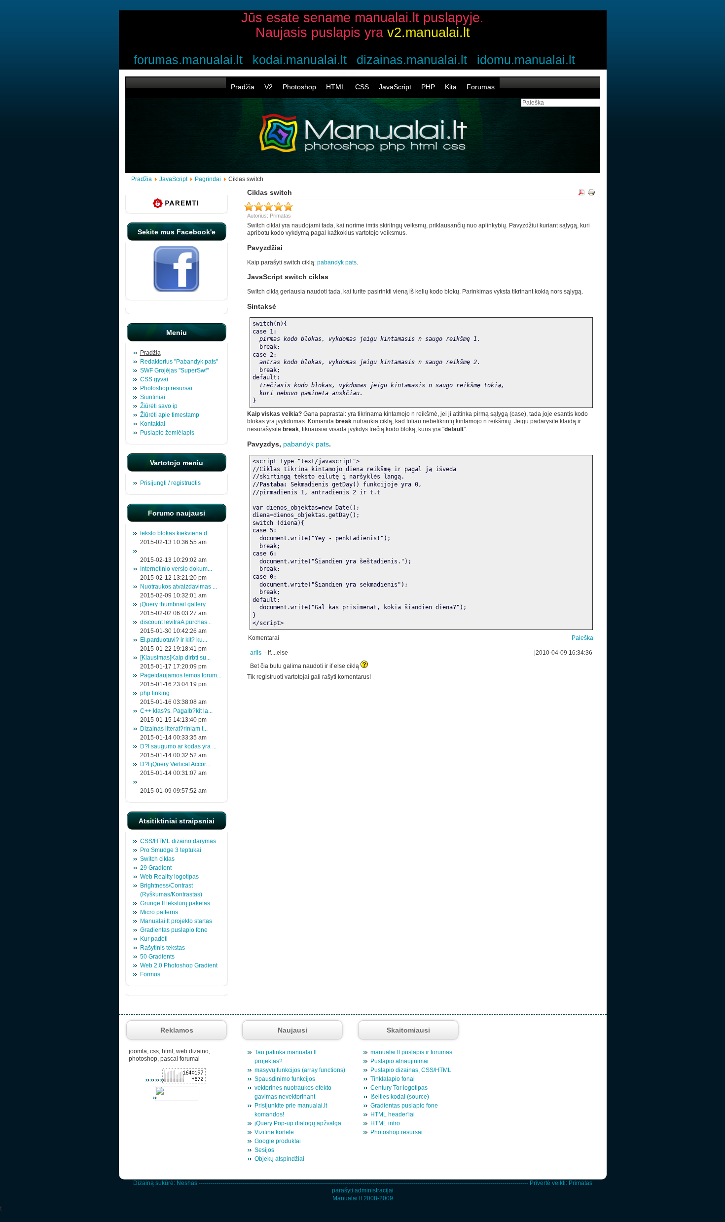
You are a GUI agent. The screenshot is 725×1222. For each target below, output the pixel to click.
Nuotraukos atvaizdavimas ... (178, 586)
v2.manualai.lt (428, 32)
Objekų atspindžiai (279, 1158)
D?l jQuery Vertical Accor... (175, 764)
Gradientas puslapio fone (174, 929)
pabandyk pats (337, 262)
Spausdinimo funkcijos (284, 1078)
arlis (255, 652)
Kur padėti (154, 938)
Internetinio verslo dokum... (176, 568)
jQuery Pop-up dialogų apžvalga (297, 1123)
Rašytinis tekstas (162, 947)
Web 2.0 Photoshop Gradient (179, 965)
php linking (155, 693)
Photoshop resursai (396, 1132)
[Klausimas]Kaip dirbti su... (175, 657)
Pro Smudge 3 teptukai (170, 850)
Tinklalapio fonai (392, 1078)
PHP (428, 87)
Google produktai (277, 1141)
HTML (335, 87)
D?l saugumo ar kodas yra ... (178, 746)
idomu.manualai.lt (526, 60)
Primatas (580, 1183)
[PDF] (581, 194)
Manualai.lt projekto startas (176, 921)
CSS (362, 87)
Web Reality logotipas (169, 876)
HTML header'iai (392, 1114)
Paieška (582, 637)
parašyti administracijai (363, 1190)
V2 (268, 87)
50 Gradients (157, 956)
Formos (150, 974)
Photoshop (299, 87)
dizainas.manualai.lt (412, 60)
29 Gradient (156, 867)
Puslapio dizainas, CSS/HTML (410, 1070)
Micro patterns (159, 912)
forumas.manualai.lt (188, 60)
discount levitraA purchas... (176, 622)
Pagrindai (208, 179)
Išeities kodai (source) (399, 1096)
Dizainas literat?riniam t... (174, 728)
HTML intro (385, 1123)
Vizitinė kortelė (274, 1132)
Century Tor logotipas (399, 1087)
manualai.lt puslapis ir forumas (411, 1052)
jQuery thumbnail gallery (173, 604)
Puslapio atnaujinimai (399, 1061)
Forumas (481, 87)
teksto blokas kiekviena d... (176, 533)
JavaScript (395, 87)
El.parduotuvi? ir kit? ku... (173, 639)
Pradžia (242, 87)
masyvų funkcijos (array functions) (299, 1070)
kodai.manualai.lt (300, 60)
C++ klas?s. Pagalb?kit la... (176, 710)
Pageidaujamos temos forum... (180, 675)
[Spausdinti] (591, 194)
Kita (451, 87)
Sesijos (264, 1150)
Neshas (187, 1183)
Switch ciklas (157, 858)
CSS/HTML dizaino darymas (178, 841)
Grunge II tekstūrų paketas (175, 903)
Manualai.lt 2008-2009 (362, 1198)
